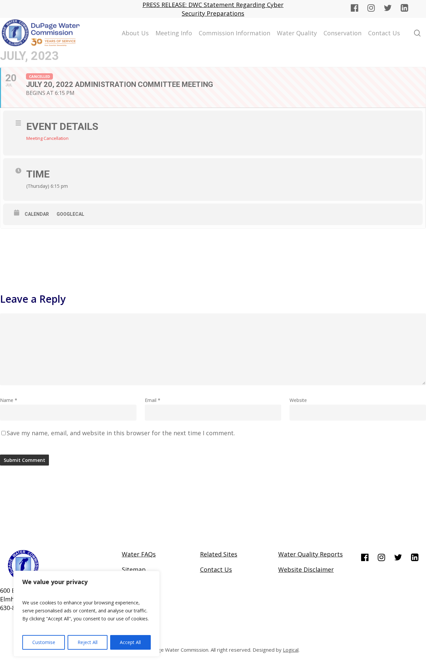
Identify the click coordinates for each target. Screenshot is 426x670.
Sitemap (134, 569)
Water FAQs (139, 554)
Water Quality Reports (310, 554)
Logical (291, 649)
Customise (43, 642)
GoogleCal (70, 214)
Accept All (130, 642)
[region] (86, 614)
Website (298, 400)
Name (8, 400)
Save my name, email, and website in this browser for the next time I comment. (121, 433)
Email (152, 400)
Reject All (88, 642)
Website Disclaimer (306, 569)
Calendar (37, 214)
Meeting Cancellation (47, 138)
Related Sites (218, 554)
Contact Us (216, 569)
